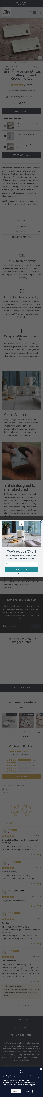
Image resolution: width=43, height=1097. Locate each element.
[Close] (41, 1069)
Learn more (6, 1087)
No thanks (21, 573)
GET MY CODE (22, 569)
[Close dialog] (41, 521)
